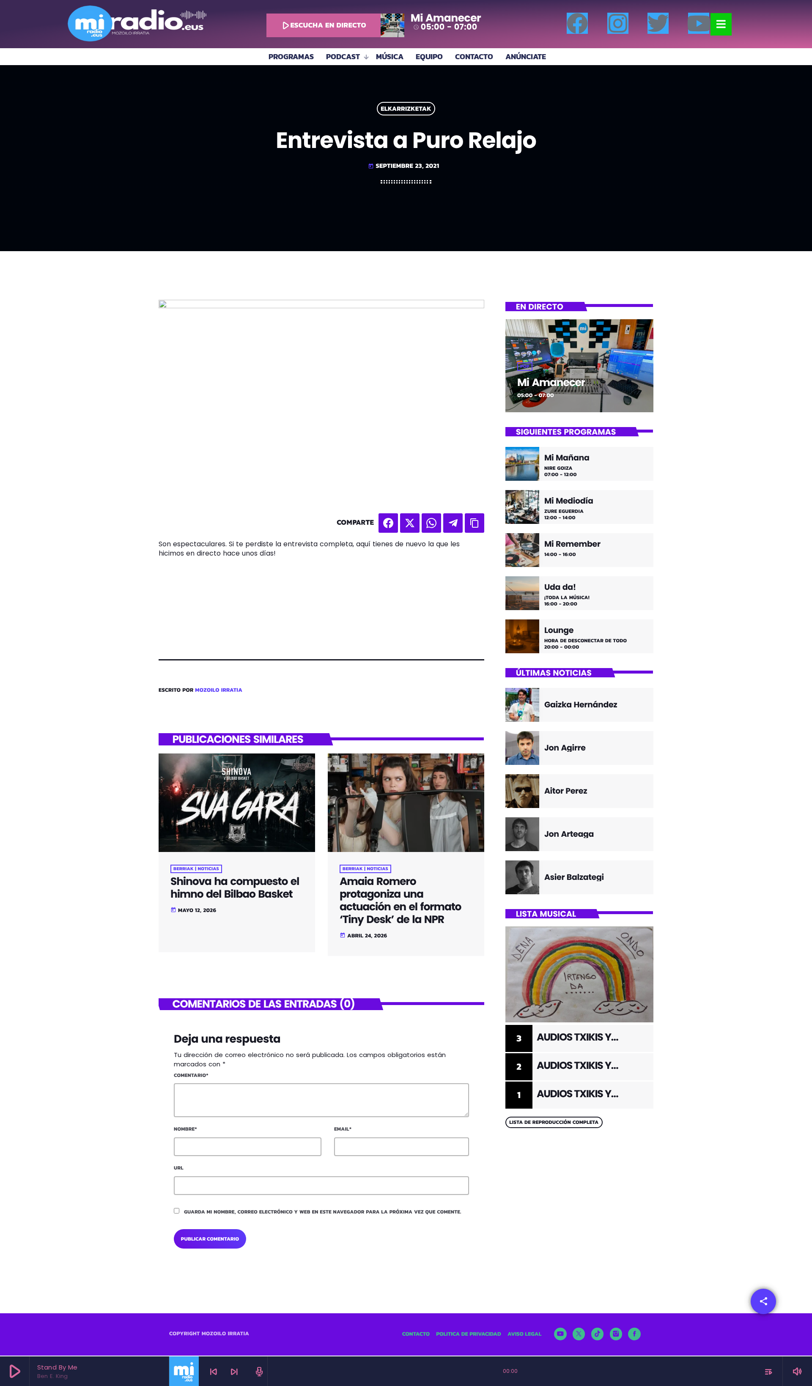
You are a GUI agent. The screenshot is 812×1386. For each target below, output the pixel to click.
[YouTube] (560, 1334)
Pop (524, 366)
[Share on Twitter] (410, 523)
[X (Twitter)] (579, 1334)
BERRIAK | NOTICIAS (196, 869)
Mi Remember (572, 544)
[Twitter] (658, 23)
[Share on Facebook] (388, 523)
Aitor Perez (565, 791)
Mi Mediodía (568, 501)
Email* (342, 1129)
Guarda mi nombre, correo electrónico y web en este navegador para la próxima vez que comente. (322, 1212)
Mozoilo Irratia (218, 690)
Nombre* (185, 1129)
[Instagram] (617, 23)
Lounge (558, 630)
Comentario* (191, 1075)
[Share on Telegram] (453, 523)
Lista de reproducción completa (553, 1122)
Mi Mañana (566, 458)
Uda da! (560, 587)
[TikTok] (597, 1334)
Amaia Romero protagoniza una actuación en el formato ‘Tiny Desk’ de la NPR (400, 900)
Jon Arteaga (569, 834)
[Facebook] (577, 23)
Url (179, 1168)
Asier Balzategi (574, 877)
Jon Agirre (565, 747)
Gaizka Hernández (580, 704)
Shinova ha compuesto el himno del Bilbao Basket (234, 887)
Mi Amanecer (551, 382)
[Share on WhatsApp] (431, 523)
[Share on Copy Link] (474, 523)
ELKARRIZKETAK (406, 109)
